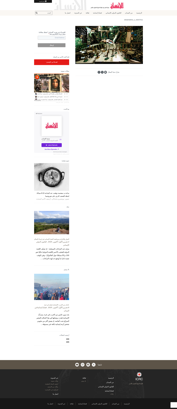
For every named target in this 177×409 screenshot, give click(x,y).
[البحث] (36, 13)
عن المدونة (78, 13)
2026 (67, 339)
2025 (67, 342)
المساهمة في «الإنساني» (51, 390)
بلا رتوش (83, 381)
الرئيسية (139, 13)
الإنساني (67, 154)
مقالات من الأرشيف (52, 387)
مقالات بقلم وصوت (59, 102)
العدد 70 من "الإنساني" (51, 62)
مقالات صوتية (54, 381)
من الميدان (129, 13)
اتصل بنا (67, 13)
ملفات (112, 394)
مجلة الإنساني (66, 102)
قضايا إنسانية (97, 13)
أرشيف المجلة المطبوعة (51, 384)
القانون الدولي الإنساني (113, 13)
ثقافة (87, 13)
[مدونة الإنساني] (88, 5)
